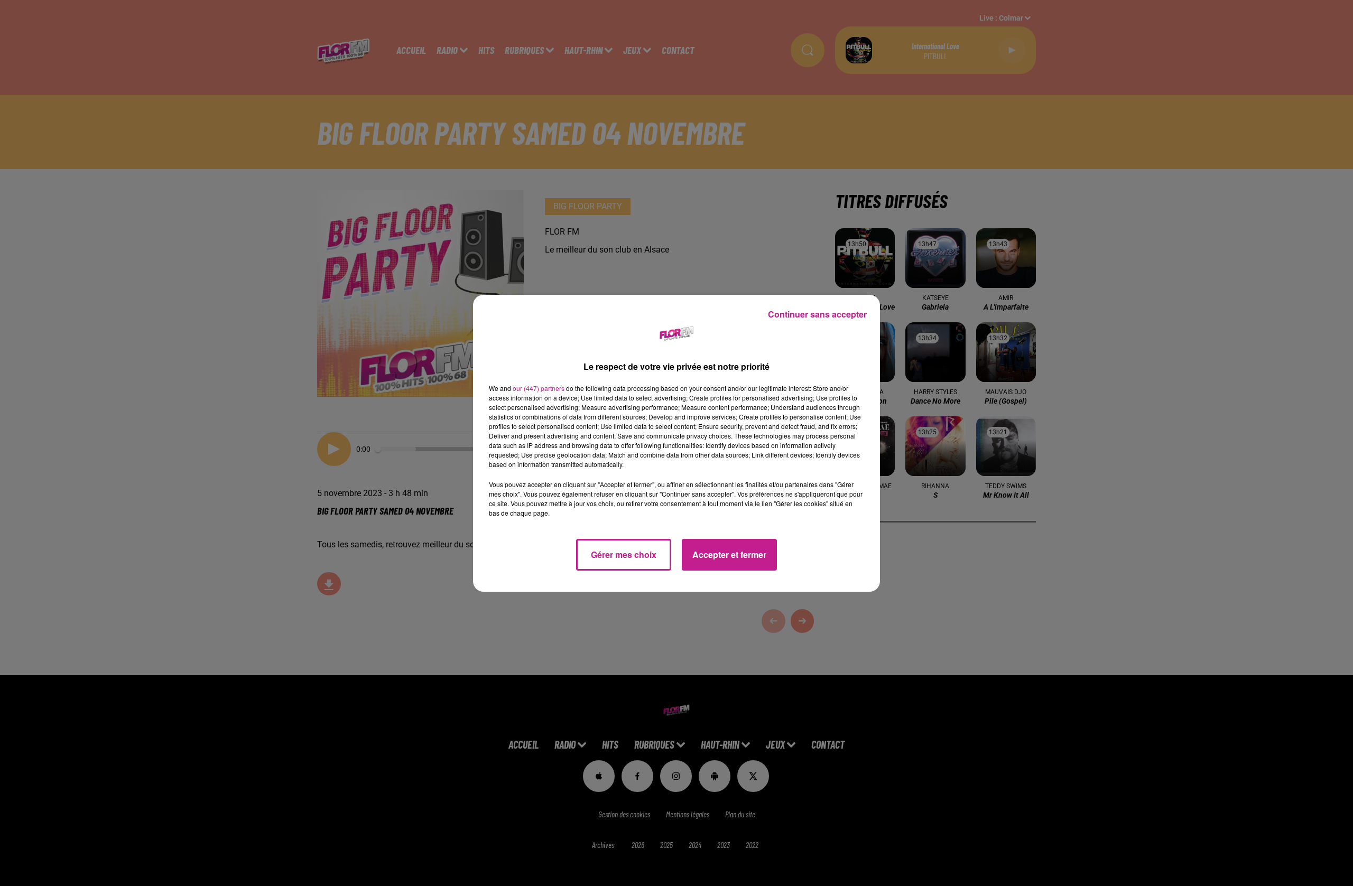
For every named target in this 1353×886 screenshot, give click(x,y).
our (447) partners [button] (538, 388)
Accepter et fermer (729, 554)
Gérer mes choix (623, 554)
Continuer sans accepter (817, 314)
